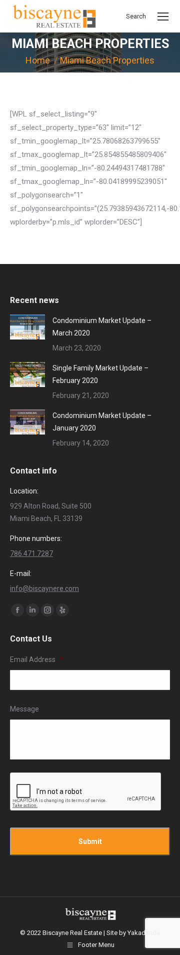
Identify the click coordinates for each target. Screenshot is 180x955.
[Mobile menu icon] (163, 17)
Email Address (36, 660)
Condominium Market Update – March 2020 (102, 326)
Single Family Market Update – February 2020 (100, 374)
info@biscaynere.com (44, 588)
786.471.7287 (31, 554)
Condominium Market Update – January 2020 (102, 422)
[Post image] (27, 327)
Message (24, 709)
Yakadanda (144, 932)
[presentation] (86, 792)
